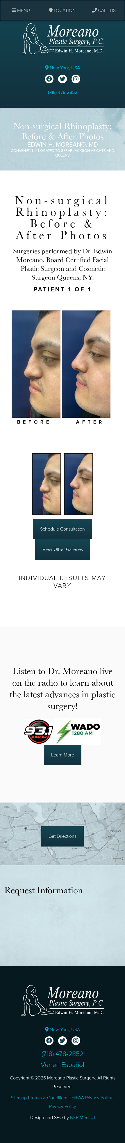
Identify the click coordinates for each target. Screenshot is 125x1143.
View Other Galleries (62, 549)
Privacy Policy (62, 1106)
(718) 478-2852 (62, 92)
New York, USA (64, 68)
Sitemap (19, 1098)
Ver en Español (62, 1065)
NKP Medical (82, 1118)
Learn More (62, 755)
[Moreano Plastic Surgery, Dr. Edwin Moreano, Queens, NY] (62, 38)
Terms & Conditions (49, 1098)
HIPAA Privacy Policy (92, 1098)
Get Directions (62, 836)
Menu (23, 10)
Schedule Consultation (62, 529)
